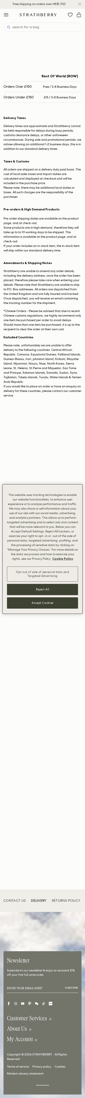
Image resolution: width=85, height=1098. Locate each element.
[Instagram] (15, 1004)
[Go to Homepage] (38, 14)
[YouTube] (22, 1004)
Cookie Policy (62, 559)
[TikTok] (43, 1004)
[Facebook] (8, 1004)
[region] (42, 549)
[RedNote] (50, 1004)
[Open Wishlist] (70, 14)
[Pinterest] (29, 1004)
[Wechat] (36, 1004)
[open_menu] (6, 14)
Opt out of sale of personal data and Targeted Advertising (42, 574)
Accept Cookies (42, 603)
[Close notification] (79, 4)
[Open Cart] (79, 14)
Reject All (42, 589)
